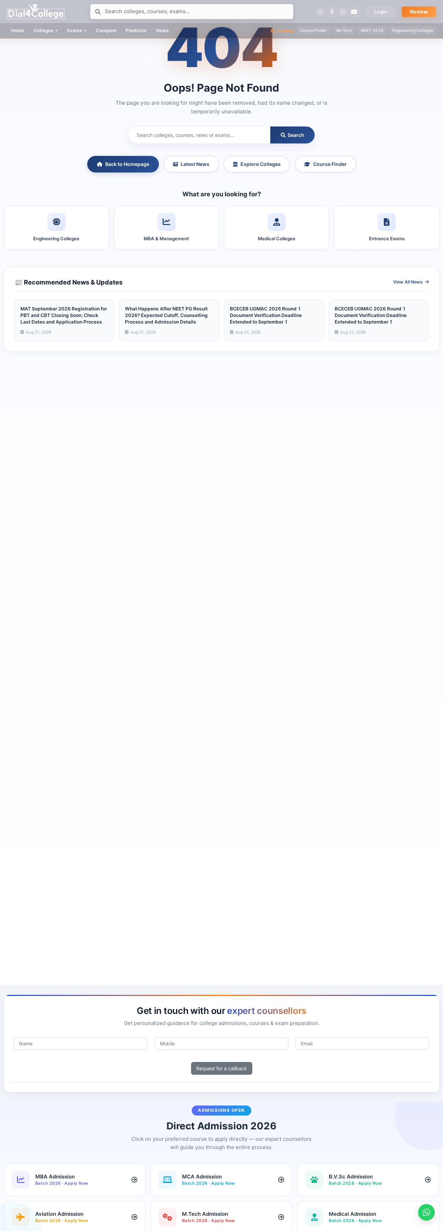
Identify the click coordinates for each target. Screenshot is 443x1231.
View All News (408, 282)
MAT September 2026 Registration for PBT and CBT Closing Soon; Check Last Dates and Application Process (63, 315)
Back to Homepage (127, 164)
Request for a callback (221, 1068)
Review (419, 12)
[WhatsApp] (320, 11)
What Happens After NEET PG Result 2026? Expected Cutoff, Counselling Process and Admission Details (166, 315)
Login (381, 12)
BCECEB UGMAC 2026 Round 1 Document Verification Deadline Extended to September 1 (266, 315)
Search (295, 135)
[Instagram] (343, 11)
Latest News (195, 164)
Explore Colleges (261, 164)
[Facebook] (331, 11)
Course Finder (330, 164)
